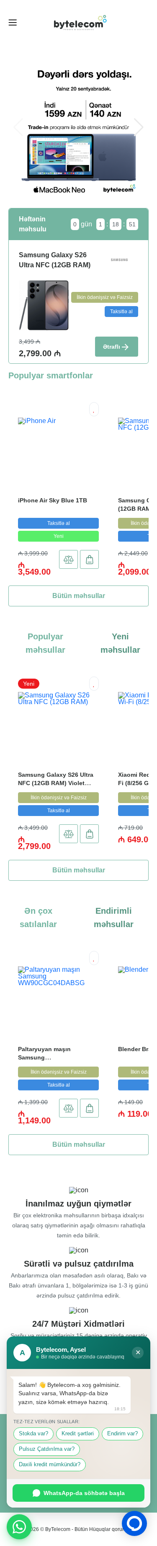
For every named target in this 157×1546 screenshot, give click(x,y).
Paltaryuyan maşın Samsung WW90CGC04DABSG (47, 1057)
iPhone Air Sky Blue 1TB (52, 500)
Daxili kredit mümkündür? (49, 1464)
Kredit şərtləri (78, 1434)
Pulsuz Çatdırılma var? (47, 1449)
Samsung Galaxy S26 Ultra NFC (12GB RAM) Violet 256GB (55, 783)
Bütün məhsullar (78, 595)
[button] (138, 127)
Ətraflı (111, 346)
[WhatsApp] (19, 1526)
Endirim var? (122, 1434)
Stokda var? (33, 1434)
